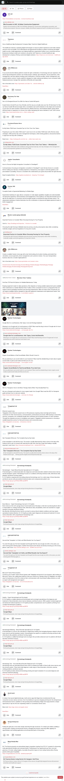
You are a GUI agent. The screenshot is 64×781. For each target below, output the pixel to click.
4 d (8, 723)
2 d (8, 434)
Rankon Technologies (14, 318)
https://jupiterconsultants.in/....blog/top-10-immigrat (30, 175)
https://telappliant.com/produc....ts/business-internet (16, 422)
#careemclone (6, 265)
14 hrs (9, 188)
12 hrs (9, 125)
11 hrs (9, 98)
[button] (34, 2)
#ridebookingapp (7, 266)
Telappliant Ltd (12, 406)
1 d (8, 216)
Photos (21, 8)
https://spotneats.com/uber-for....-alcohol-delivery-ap (29, 83)
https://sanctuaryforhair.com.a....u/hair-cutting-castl (20, 112)
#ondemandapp (16, 266)
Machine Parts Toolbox (24, 278)
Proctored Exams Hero (15, 123)
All (5, 8)
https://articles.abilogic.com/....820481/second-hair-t (28, 547)
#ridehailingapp (44, 265)
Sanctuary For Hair (13, 96)
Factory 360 (11, 186)
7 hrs (9, 15)
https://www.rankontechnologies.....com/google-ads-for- (17, 330)
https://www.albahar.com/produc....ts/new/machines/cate (18, 19)
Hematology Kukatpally (24, 465)
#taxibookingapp (34, 265)
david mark (11, 693)
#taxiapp (50, 265)
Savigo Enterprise (13, 722)
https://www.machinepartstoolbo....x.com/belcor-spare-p (17, 293)
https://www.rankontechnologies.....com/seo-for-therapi (17, 395)
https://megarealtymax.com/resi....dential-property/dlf (17, 753)
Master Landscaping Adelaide (17, 215)
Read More (5, 86)
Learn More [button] (46, 777)
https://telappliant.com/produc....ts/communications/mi (17, 581)
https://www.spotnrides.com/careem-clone (26, 261)
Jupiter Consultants (14, 159)
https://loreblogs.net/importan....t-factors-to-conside (22, 223)
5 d (8, 743)
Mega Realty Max (13, 741)
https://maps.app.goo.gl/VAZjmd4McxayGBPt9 (15, 481)
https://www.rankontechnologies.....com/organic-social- (17, 362)
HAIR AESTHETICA (13, 433)
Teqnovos (11, 39)
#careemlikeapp (25, 265)
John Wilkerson (12, 68)
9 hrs (9, 69)
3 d (8, 569)
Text (12, 8)
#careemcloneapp (16, 265)
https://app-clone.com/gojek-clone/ (18, 707)
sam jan (10, 14)
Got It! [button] (60, 777)
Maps (30, 8)
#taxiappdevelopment (27, 266)
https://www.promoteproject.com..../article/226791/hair (30, 445)
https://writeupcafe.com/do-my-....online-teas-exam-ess (25, 139)
